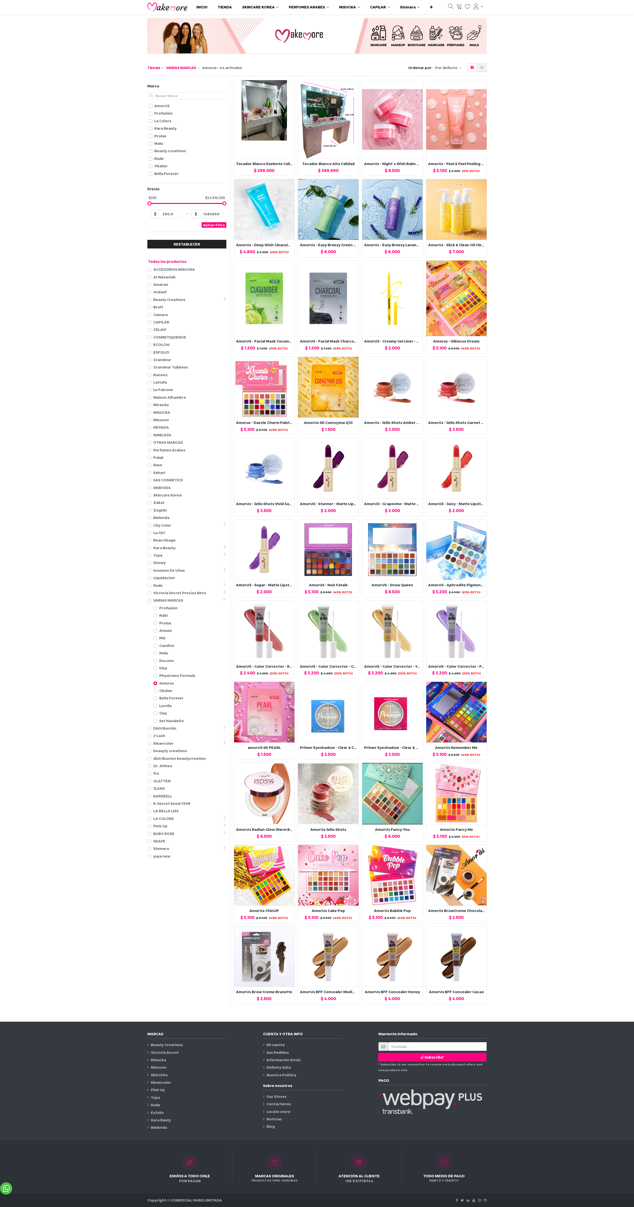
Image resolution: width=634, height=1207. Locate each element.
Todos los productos (167, 261)
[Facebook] (457, 1200)
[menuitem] (202, 7)
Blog (270, 1126)
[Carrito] (459, 7)
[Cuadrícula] (472, 67)
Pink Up (158, 1090)
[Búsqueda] (450, 7)
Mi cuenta (275, 1045)
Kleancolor (161, 1082)
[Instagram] (479, 1200)
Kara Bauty (161, 1120)
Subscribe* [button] (434, 1057)
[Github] (485, 1200)
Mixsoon (158, 1067)
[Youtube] (473, 1200)
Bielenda (159, 1127)
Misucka (158, 1060)
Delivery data (278, 1067)
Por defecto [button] (446, 68)
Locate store (278, 1111)
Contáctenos (278, 1104)
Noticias (274, 1119)
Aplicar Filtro (214, 225)
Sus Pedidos (277, 1052)
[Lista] (482, 67)
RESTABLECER (187, 244)
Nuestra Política (281, 1075)
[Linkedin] (468, 1200)
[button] (431, 7)
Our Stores (276, 1096)
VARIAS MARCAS (181, 68)
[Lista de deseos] (467, 7)
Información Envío (283, 1060)
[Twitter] (462, 1200)
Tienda (153, 68)
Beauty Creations (167, 1045)
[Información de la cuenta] (478, 6)
